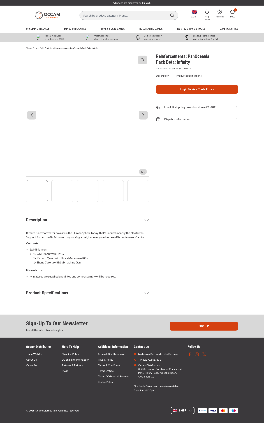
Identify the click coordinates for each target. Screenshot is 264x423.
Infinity (49, 48)
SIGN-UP (204, 326)
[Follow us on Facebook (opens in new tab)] (189, 354)
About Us (31, 359)
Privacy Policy (105, 359)
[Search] (172, 15)
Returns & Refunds (73, 365)
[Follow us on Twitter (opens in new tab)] (204, 354)
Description (36, 219)
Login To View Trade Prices (197, 89)
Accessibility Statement (111, 354)
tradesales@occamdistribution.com (158, 354)
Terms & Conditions (109, 365)
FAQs (65, 370)
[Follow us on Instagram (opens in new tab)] (197, 354)
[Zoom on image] (142, 60)
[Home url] (47, 15)
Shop (28, 48)
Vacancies (31, 365)
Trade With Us (34, 354)
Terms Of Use (106, 370)
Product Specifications (47, 292)
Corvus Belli (38, 48)
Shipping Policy (70, 354)
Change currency (182, 68)
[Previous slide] (31, 115)
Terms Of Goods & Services (113, 376)
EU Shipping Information (75, 359)
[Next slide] (143, 115)
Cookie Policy (105, 381)
